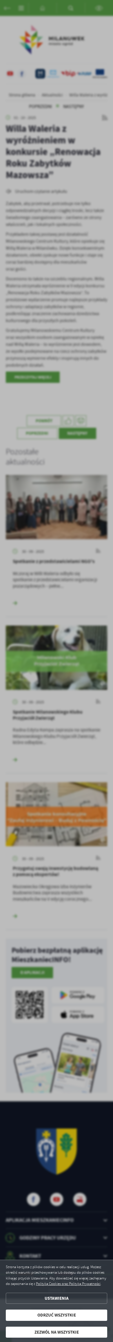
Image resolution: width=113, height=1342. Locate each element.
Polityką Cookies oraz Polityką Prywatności (68, 1283)
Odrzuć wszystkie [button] (56, 1315)
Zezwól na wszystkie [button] (56, 1332)
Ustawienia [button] (57, 1298)
